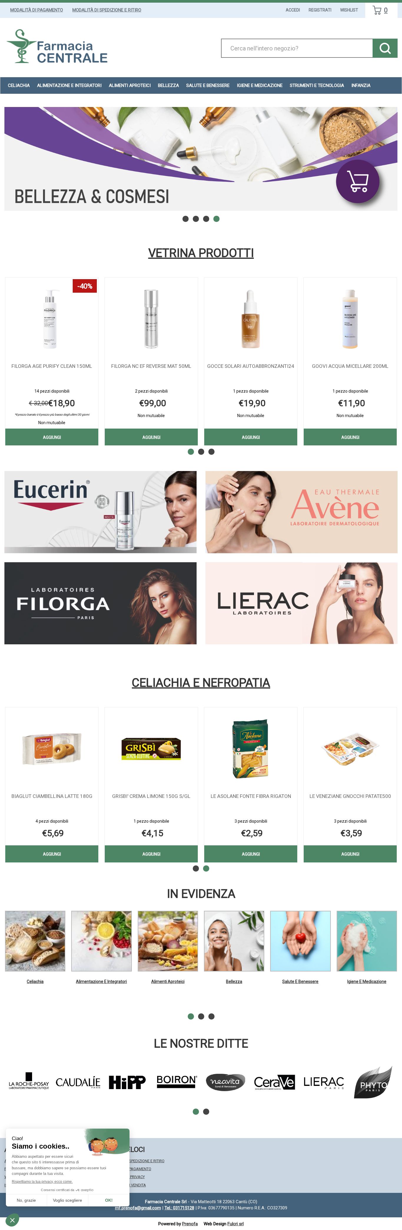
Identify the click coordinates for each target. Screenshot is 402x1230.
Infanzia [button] (361, 85)
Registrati (320, 10)
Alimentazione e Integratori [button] (69, 85)
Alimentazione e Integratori (101, 981)
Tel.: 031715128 (179, 1208)
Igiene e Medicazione (366, 981)
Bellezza (234, 981)
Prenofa (190, 1223)
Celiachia (35, 981)
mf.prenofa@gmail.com (138, 1208)
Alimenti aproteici (130, 85)
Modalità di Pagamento (36, 10)
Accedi (293, 10)
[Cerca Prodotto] (385, 48)
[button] (185, 218)
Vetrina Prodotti (201, 253)
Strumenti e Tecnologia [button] (317, 85)
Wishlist (349, 10)
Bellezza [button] (168, 85)
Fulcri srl (235, 1223)
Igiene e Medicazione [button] (260, 85)
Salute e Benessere (300, 981)
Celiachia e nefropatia (201, 682)
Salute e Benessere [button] (208, 85)
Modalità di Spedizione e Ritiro (106, 10)
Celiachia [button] (19, 85)
